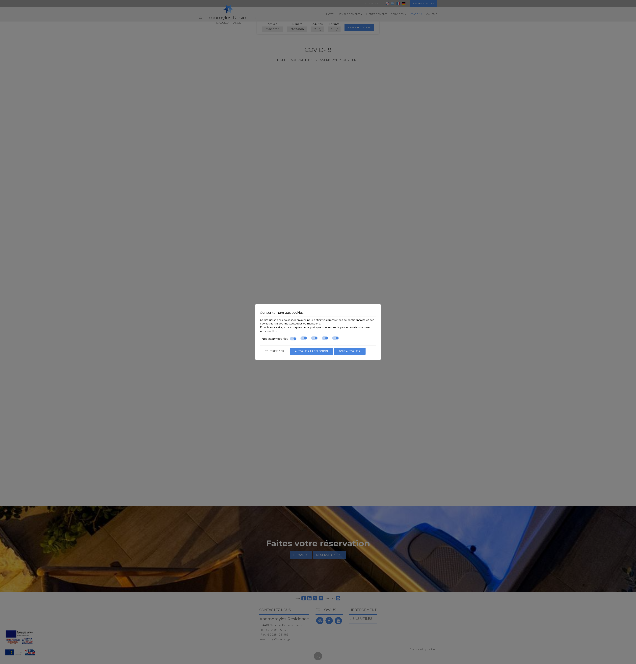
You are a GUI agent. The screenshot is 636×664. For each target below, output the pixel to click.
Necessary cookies (275, 338)
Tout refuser (274, 351)
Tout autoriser (349, 351)
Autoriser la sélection (311, 351)
